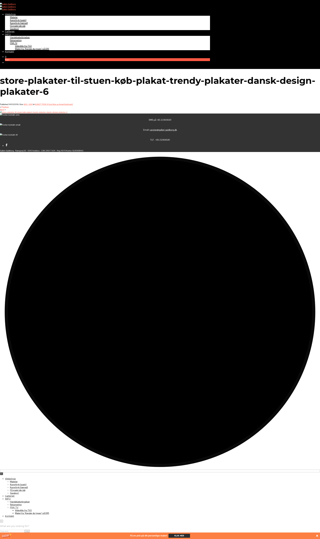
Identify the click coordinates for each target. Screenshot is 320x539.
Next (2, 109)
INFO (8, 34)
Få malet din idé (17, 25)
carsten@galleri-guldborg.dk (163, 129)
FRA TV (13, 43)
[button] (160, 536)
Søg (27, 531)
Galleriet (9, 31)
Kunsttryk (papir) (18, 20)
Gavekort (14, 28)
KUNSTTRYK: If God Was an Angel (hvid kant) (54, 104)
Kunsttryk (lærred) (19, 22)
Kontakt (9, 51)
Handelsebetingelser (20, 37)
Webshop (10, 14)
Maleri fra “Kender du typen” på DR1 (32, 48)
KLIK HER (179, 536)
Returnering (16, 40)
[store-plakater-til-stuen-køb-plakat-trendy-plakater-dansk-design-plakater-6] (34, 112)
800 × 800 (28, 104)
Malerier (14, 17)
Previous (5, 107)
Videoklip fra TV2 (23, 45)
